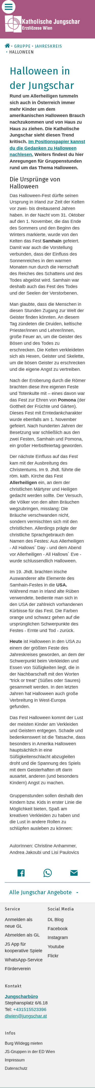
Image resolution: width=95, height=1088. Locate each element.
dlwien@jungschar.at (26, 1016)
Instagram (58, 937)
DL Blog (56, 919)
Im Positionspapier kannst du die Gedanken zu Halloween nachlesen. (47, 148)
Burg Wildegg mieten (24, 1043)
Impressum (15, 1060)
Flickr (53, 955)
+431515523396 (29, 1009)
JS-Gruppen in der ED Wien (30, 1051)
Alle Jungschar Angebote (40, 892)
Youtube (56, 946)
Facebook (58, 928)
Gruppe (22, 46)
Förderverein (18, 968)
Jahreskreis (48, 46)
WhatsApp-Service (24, 959)
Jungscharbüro (21, 996)
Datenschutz (16, 1068)
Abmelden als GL (22, 935)
